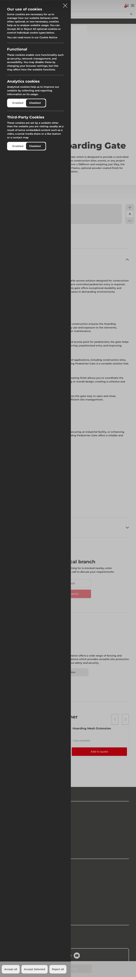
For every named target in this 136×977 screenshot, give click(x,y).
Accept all (10, 969)
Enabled (17, 102)
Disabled (35, 102)
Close (65, 4)
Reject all (58, 969)
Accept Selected (34, 969)
